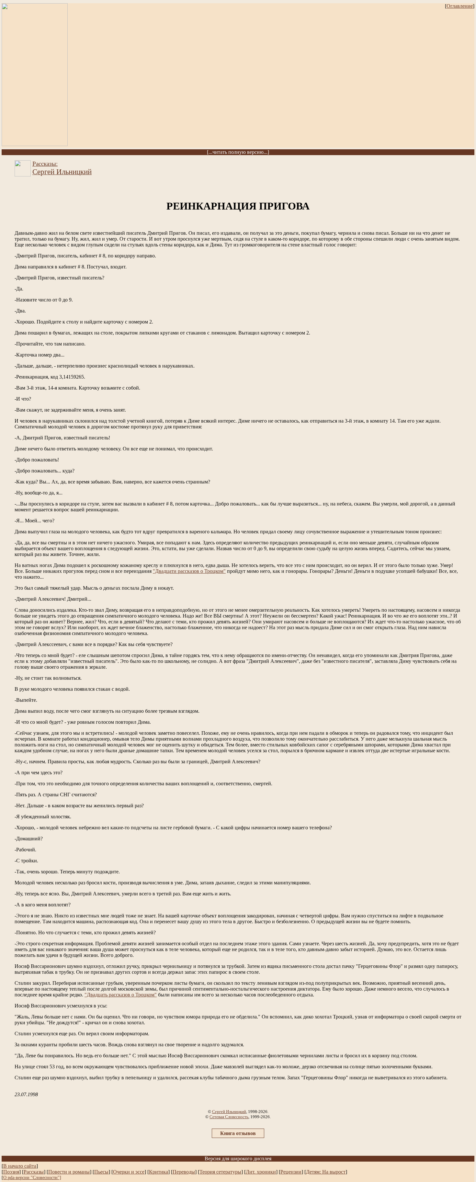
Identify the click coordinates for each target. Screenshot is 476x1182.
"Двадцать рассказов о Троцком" (121, 994)
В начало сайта (19, 1166)
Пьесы (101, 1172)
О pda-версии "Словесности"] (32, 1177)
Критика (158, 1172)
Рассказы (34, 1172)
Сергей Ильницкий (229, 1111)
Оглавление (460, 6)
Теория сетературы (220, 1172)
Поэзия (11, 1172)
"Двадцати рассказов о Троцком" (189, 571)
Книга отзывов (238, 1133)
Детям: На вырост (326, 1172)
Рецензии (290, 1172)
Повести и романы (69, 1172)
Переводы (184, 1172)
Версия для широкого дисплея (238, 1158)
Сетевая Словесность (229, 1116)
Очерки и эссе (128, 1172)
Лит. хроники (261, 1172)
